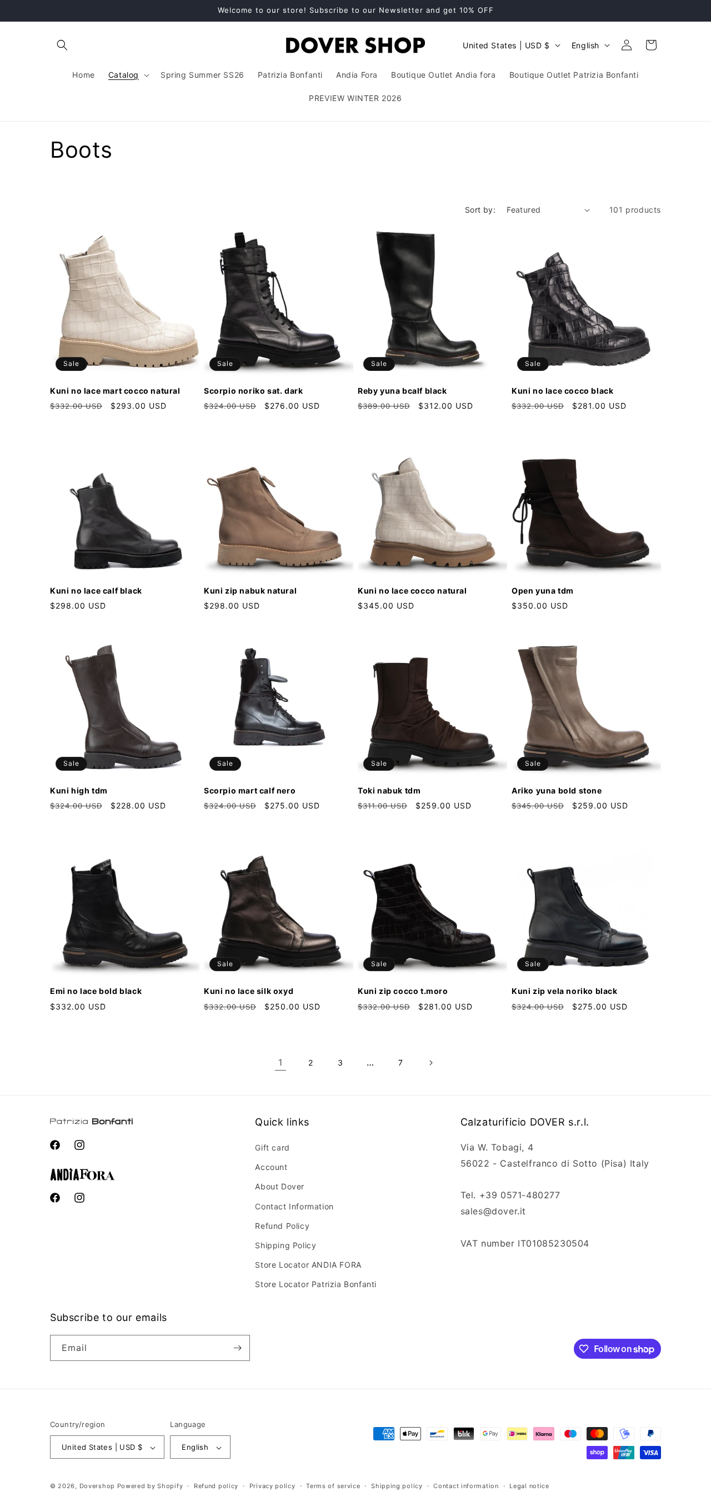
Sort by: (480, 209)
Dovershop (97, 1486)
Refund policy (216, 1486)
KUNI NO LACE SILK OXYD (248, 991)
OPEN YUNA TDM (543, 590)
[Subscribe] (237, 1348)
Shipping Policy (285, 1245)
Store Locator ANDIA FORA (308, 1264)
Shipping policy (397, 1486)
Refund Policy (282, 1225)
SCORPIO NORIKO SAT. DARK (253, 390)
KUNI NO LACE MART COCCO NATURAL (115, 390)
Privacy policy (272, 1486)
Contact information (465, 1486)
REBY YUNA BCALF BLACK (402, 390)
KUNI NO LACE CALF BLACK (96, 590)
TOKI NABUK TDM (389, 790)
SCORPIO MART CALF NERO (250, 790)
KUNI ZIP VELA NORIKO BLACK (565, 991)
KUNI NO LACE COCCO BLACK (562, 390)
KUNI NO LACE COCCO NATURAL (412, 590)
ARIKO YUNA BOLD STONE (557, 790)
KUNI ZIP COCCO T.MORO (403, 991)
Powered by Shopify (150, 1486)
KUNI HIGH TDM (79, 790)
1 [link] (280, 1062)
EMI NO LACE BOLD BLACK (96, 991)
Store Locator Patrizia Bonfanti (316, 1284)
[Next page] (430, 1063)
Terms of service (333, 1486)
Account (271, 1167)
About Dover (279, 1187)
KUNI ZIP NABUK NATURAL (250, 590)
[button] (62, 45)
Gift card (272, 1147)
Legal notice (529, 1486)
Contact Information (294, 1206)
